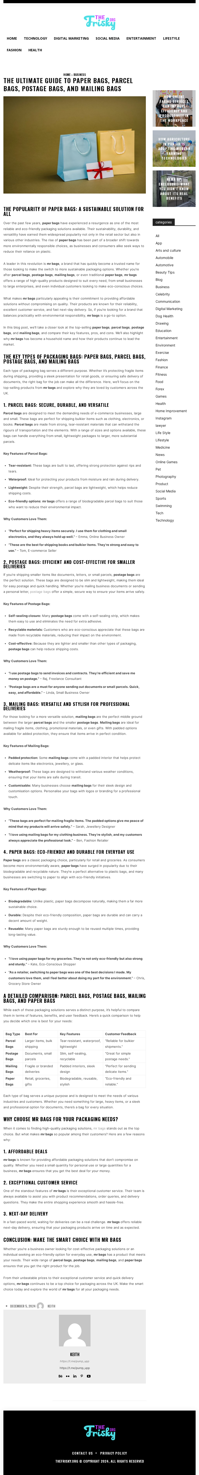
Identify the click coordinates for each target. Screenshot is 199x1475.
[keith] (41, 1306)
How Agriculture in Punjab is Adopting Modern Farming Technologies (174, 148)
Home (66, 74)
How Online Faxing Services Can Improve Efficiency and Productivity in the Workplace (174, 108)
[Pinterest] (81, 1375)
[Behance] (60, 1375)
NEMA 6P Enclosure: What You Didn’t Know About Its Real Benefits (174, 189)
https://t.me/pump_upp (74, 1361)
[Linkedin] (74, 1375)
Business (80, 74)
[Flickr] (67, 1375)
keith (51, 1306)
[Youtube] (89, 1375)
